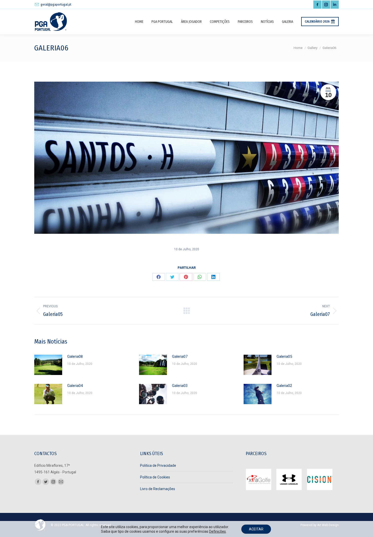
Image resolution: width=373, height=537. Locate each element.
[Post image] (48, 365)
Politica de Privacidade (158, 465)
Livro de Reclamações (157, 489)
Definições (217, 531)
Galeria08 (75, 356)
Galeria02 (284, 385)
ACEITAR (256, 529)
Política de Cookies (155, 477)
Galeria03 (180, 385)
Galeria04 (75, 385)
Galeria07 (180, 356)
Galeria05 (284, 356)
